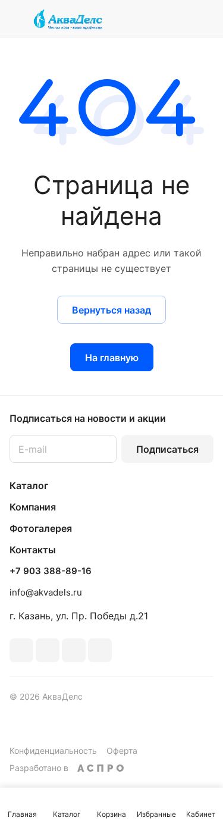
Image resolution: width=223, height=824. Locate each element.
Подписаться (167, 449)
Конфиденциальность (53, 750)
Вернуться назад (111, 310)
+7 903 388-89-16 (51, 571)
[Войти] (180, 18)
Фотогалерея (41, 528)
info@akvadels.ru (46, 592)
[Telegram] (47, 650)
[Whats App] (100, 650)
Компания (33, 507)
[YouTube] (74, 650)
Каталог (29, 485)
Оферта (121, 750)
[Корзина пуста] (204, 18)
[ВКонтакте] (21, 650)
